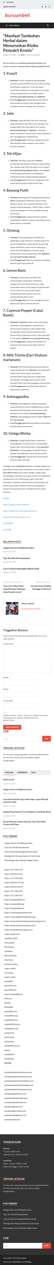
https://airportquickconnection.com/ (20, 925)
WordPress (17, 1262)
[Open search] (48, 25)
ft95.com (8, 998)
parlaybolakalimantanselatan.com (19, 1081)
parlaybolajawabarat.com (15, 1102)
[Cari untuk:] (27, 739)
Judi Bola (8, 951)
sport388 (7, 529)
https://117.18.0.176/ (13, 869)
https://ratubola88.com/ (14, 899)
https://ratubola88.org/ (14, 904)
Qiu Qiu (7, 1063)
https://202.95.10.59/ (13, 887)
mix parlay (8, 972)
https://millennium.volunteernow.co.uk (20, 511)
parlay (7, 1050)
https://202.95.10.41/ (13, 874)
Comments (22, 772)
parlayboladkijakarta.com (15, 1115)
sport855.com (10, 985)
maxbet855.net (11, 1020)
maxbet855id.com (12, 1024)
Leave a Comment (33, 55)
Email (6, 689)
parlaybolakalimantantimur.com (18, 1076)
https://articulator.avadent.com (16, 517)
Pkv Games (9, 947)
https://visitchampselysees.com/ (18, 912)
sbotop (6, 498)
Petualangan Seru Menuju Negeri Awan (21, 860)
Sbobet (7, 1002)
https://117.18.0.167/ (13, 895)
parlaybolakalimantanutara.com (18, 1072)
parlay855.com (10, 1011)
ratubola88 (8, 523)
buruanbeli (17, 15)
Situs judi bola (10, 955)
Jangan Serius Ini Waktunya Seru (18, 547)
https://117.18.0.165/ (13, 891)
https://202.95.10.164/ (14, 882)
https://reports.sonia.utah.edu (16, 504)
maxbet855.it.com (12, 1045)
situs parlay (9, 942)
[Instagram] (49, 6)
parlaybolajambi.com (13, 1106)
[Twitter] (45, 6)
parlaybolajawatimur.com (15, 1093)
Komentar (9, 644)
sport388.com (10, 990)
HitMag (28, 1262)
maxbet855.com (11, 1028)
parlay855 (8, 981)
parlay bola (9, 1033)
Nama (6, 678)
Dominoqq (9, 1058)
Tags (33, 772)
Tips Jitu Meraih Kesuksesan (16, 558)
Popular (9, 772)
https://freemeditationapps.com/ (18, 929)
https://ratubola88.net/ (14, 908)
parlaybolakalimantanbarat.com (18, 1089)
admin (22, 55)
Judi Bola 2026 (10, 938)
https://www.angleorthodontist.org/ (20, 917)
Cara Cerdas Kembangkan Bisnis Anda (21, 568)
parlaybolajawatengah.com (16, 1098)
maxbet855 (9, 1054)
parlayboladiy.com (12, 1119)
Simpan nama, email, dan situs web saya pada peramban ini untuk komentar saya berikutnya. (25, 717)
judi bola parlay (11, 964)
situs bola (8, 960)
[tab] (9, 772)
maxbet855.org (11, 1015)
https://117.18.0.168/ (13, 878)
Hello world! (8, 779)
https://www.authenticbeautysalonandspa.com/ (25, 921)
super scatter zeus (12, 934)
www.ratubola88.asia (13, 994)
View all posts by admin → (32, 608)
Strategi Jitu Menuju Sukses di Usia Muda (22, 856)
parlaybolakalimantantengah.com (18, 1085)
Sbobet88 (8, 1007)
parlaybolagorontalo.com (15, 1111)
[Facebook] (42, 6)
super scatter (10, 968)
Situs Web (8, 701)
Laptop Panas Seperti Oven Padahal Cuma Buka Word (27, 811)
